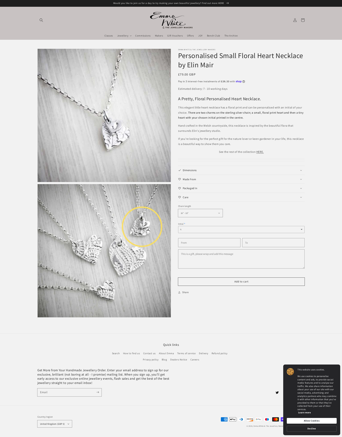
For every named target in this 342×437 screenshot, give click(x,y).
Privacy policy (150, 359)
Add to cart (241, 281)
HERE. (260, 152)
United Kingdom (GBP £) (52, 423)
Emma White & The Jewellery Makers (268, 426)
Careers (194, 359)
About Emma (166, 353)
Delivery (203, 353)
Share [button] (185, 292)
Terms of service (186, 353)
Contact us (149, 353)
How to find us (131, 353)
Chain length (184, 206)
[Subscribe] (98, 392)
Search (116, 353)
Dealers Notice (178, 359)
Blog (164, 359)
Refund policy (219, 353)
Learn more (304, 412)
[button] (41, 20)
